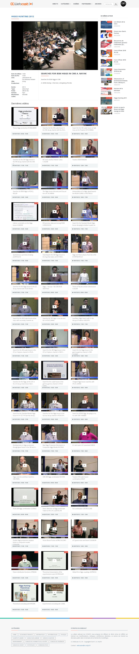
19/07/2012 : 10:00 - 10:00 (50, 324)
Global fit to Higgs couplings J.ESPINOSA (84, 572)
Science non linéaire (33, 638)
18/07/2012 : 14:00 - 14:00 (21, 197)
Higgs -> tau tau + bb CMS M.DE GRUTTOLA (52, 287)
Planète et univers (18, 638)
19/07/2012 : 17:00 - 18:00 (80, 451)
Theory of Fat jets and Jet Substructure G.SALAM (84, 287)
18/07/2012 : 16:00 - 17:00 (80, 197)
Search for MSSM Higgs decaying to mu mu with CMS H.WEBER (84, 414)
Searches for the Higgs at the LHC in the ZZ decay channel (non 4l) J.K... (24, 383)
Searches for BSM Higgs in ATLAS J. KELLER (23, 192)
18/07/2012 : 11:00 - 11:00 (21, 165)
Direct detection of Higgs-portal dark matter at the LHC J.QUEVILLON (54, 509)
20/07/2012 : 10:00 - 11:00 (50, 514)
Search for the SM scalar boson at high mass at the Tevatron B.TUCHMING (84, 129)
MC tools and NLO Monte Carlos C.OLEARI (53, 160)
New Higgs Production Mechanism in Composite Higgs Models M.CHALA (54, 446)
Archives (98, 4)
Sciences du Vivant (18, 645)
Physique (63, 634)
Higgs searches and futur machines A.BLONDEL (23, 478)
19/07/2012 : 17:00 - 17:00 (21, 451)
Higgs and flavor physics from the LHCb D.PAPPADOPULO (84, 256)
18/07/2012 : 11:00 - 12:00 (50, 165)
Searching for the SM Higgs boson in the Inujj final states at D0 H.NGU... (54, 256)
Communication (43, 645)
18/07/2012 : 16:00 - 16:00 (21, 229)
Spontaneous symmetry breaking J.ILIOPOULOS (23, 256)
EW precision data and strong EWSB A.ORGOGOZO (54, 224)
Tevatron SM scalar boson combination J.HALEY (80, 478)
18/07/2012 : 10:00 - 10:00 (80, 134)
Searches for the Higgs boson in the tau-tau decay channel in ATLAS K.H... (54, 414)
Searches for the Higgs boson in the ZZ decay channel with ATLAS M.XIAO (25, 287)
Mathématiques (52, 634)
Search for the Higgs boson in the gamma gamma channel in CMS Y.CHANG (82, 351)
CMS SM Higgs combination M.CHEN (54, 477)
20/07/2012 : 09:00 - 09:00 (50, 483)
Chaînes (76, 4)
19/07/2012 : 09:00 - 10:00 (50, 292)
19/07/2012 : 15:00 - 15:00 (50, 387)
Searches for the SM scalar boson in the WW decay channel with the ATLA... (54, 129)
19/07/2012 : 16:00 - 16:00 (80, 387)
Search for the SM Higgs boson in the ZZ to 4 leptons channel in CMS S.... (54, 351)
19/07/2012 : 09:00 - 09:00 (80, 292)
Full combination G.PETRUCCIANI (82, 508)
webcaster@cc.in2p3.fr (83, 645)
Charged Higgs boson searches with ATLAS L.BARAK (83, 383)
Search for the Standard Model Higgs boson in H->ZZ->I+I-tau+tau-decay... (24, 414)
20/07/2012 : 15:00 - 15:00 (80, 578)
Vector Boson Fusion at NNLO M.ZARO (54, 540)
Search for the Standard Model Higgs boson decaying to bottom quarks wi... (84, 224)
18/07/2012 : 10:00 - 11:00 (50, 134)
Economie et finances (26, 634)
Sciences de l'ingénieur (57, 641)
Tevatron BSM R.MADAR (79, 160)
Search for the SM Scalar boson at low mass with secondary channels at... (24, 319)
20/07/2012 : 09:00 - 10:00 (80, 483)
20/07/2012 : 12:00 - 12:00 (21, 578)
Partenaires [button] (86, 4)
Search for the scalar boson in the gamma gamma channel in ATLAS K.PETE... (53, 383)
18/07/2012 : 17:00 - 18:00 (21, 260)
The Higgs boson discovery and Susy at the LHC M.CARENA (54, 192)
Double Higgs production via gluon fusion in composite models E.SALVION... (23, 541)
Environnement (17, 641)
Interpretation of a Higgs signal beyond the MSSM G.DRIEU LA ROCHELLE (84, 192)
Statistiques (31, 645)
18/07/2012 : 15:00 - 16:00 (50, 197)
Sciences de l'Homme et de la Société (36, 641)
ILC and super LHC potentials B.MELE (83, 445)
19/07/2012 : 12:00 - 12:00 (50, 356)
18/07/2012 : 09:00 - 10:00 (21, 134)
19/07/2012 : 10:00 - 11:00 (21, 324)
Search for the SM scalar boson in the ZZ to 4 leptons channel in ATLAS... (24, 351)
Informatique (40, 634)
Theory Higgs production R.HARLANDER (24, 128)
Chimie (14, 634)
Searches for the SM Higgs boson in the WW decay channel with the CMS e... (24, 160)
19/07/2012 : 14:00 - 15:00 (80, 356)
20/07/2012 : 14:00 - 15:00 (50, 578)
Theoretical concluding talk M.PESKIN (24, 604)
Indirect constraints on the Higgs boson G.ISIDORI (23, 224)
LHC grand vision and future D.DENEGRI (84, 540)
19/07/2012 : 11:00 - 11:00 (80, 324)
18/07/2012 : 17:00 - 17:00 (80, 229)
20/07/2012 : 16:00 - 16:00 (50, 609)
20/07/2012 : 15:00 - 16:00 (21, 609)
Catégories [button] (65, 4)
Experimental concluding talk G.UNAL (54, 604)
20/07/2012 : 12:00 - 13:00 (80, 546)
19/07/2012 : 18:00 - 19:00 (21, 483)
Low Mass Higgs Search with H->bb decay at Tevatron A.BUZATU (83, 319)
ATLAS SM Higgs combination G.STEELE (24, 508)
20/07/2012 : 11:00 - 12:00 (80, 514)
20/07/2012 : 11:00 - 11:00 (21, 546)
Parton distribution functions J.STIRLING (24, 572)
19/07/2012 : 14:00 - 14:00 (21, 387)
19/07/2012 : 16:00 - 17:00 (21, 419)
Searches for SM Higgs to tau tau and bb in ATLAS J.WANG (54, 319)
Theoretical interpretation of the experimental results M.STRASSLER (53, 573)
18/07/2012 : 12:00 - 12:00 (80, 165)
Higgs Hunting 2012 (22, 16)
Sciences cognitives (48, 638)
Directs (55, 4)
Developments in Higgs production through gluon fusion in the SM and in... (24, 446)
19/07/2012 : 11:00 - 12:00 (21, 356)
